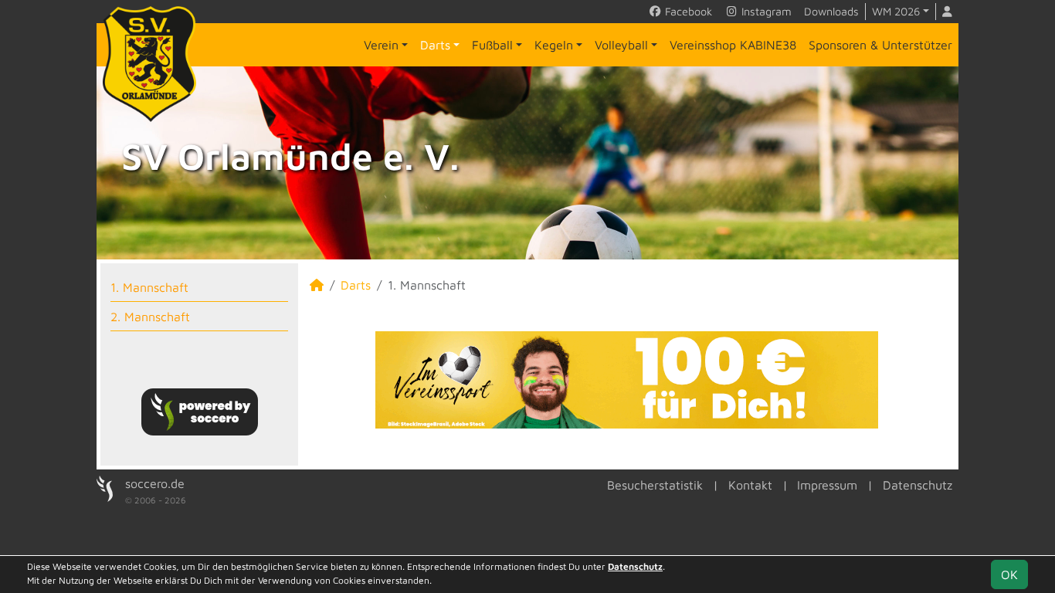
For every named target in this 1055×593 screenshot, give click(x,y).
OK (1009, 574)
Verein (381, 45)
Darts (435, 45)
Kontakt (750, 485)
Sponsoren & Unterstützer (880, 45)
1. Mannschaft (149, 287)
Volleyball (621, 45)
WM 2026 (896, 11)
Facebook (687, 11)
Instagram (765, 11)
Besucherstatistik (655, 485)
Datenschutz (917, 485)
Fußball (492, 45)
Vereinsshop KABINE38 (733, 45)
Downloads (831, 11)
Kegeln (553, 45)
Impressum (827, 485)
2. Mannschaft (150, 317)
